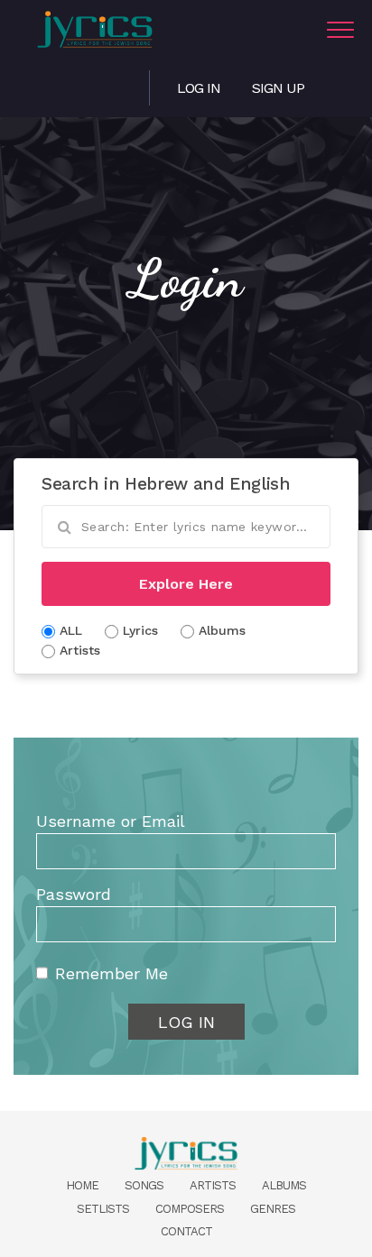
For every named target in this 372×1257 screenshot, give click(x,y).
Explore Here (186, 583)
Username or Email (110, 821)
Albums (284, 1185)
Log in (198, 87)
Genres (272, 1209)
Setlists (103, 1209)
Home (82, 1185)
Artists (213, 1185)
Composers (189, 1209)
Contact (186, 1231)
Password (73, 894)
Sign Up (278, 87)
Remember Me (111, 973)
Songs (144, 1185)
